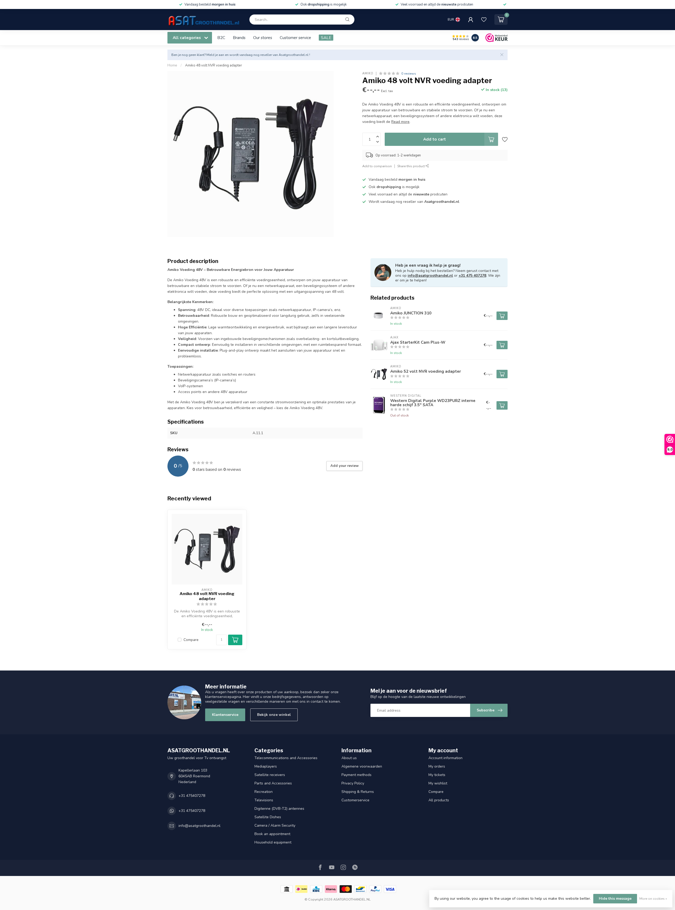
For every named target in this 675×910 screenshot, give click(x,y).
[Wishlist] (483, 19)
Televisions (263, 800)
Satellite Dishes (267, 817)
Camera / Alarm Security (274, 825)
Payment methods (356, 774)
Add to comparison (377, 166)
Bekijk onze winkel (274, 714)
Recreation (263, 791)
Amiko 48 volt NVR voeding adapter (213, 65)
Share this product (411, 166)
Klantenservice (225, 714)
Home (172, 65)
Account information (445, 757)
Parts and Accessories (273, 783)
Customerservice (355, 800)
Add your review (344, 465)
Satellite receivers (269, 774)
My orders (436, 766)
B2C (221, 37)
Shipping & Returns (357, 791)
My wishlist (437, 783)
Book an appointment (272, 833)
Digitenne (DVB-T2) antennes (279, 808)
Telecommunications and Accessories (285, 757)
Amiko (367, 73)
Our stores (262, 37)
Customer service (295, 37)
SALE (326, 37)
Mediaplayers (265, 766)
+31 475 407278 (472, 275)
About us (349, 757)
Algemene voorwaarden (361, 766)
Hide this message (615, 898)
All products (438, 800)
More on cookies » (653, 898)
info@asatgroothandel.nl (430, 275)
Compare (191, 640)
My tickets (436, 774)
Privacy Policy (352, 783)
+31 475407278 (192, 795)
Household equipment (272, 842)
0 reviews (408, 73)
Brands (239, 37)
